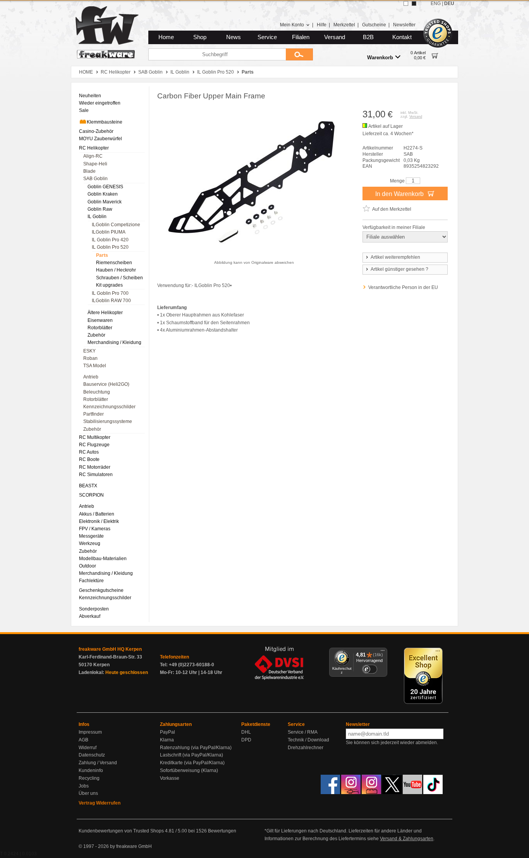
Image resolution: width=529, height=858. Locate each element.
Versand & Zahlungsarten (406, 838)
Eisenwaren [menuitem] (100, 320)
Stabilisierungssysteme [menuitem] (107, 421)
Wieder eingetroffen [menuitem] (99, 103)
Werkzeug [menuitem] (89, 543)
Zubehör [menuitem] (96, 335)
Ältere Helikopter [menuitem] (105, 312)
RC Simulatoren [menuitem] (96, 474)
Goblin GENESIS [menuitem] (105, 186)
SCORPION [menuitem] (91, 495)
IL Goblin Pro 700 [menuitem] (110, 293)
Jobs (84, 786)
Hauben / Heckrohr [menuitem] (116, 270)
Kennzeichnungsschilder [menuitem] (109, 406)
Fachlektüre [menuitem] (91, 580)
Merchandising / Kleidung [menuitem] (114, 342)
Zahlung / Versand (98, 762)
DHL (246, 732)
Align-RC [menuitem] (93, 156)
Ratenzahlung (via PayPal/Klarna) (196, 747)
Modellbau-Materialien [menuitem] (103, 558)
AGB (83, 740)
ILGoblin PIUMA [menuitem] (108, 232)
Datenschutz (92, 755)
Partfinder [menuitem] (93, 414)
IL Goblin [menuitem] (97, 216)
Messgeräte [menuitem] (91, 536)
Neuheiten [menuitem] (90, 95)
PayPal (167, 732)
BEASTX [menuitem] (88, 485)
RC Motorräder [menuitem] (94, 467)
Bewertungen (222, 831)
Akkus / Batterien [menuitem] (96, 514)
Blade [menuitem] (89, 171)
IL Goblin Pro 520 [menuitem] (110, 247)
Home (166, 37)
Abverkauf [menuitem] (89, 616)
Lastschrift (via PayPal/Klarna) (191, 755)
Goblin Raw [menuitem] (100, 209)
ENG (436, 3)
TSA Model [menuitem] (94, 365)
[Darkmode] (414, 3)
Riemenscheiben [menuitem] (114, 262)
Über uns (88, 793)
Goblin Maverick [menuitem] (105, 202)
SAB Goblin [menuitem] (95, 178)
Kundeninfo (91, 770)
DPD (246, 740)
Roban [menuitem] (90, 358)
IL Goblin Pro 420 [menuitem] (110, 239)
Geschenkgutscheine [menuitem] (101, 590)
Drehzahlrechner (305, 747)
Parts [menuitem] (102, 255)
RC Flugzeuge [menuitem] (94, 444)
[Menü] (382, 652)
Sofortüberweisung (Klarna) (189, 770)
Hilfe (321, 25)
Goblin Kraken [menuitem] (103, 194)
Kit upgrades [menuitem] (109, 285)
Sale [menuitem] (84, 110)
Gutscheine (374, 25)
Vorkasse (169, 778)
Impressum (90, 732)
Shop (199, 37)
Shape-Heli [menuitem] (95, 164)
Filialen (300, 37)
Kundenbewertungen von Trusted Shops (121, 831)
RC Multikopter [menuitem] (94, 437)
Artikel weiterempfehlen (395, 257)
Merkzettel (344, 25)
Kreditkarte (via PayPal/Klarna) (192, 762)
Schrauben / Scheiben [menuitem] (119, 277)
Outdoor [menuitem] (87, 566)
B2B (368, 37)
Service (267, 37)
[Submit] (299, 54)
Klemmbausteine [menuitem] (104, 122)
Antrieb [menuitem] (90, 377)
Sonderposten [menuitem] (94, 609)
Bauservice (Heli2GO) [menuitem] (106, 384)
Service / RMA (303, 732)
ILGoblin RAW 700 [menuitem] (111, 300)
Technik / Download (308, 740)
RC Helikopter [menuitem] (94, 148)
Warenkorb (380, 57)
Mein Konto (292, 25)
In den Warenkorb (400, 194)
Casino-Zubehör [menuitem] (96, 131)
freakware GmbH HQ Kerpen (110, 649)
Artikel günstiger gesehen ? (399, 269)
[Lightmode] (406, 3)
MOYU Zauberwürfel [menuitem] (100, 138)
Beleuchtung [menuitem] (96, 392)
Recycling (89, 778)
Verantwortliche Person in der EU (403, 287)
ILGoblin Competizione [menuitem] (116, 224)
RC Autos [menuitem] (89, 452)
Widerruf (87, 747)
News (233, 37)
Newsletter (404, 25)
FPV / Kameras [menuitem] (94, 528)
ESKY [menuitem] (89, 351)
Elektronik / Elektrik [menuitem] (99, 521)
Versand (334, 37)
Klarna (167, 740)
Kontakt (402, 37)
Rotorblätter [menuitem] (100, 327)
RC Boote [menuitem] (89, 459)
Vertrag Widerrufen (99, 803)
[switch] (369, 669)
